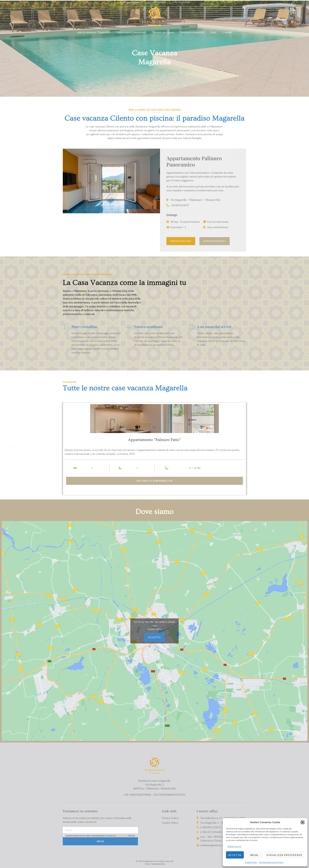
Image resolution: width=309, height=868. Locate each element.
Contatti (227, 32)
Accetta (234, 855)
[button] (302, 822)
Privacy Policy (122, 835)
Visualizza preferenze (284, 855)
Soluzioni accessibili (192, 32)
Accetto (154, 637)
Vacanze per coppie (163, 32)
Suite (213, 32)
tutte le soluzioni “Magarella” (93, 32)
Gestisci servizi (234, 846)
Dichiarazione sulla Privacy (271, 862)
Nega (254, 855)
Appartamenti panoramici (131, 32)
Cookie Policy (251, 862)
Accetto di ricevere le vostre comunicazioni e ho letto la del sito (100, 835)
